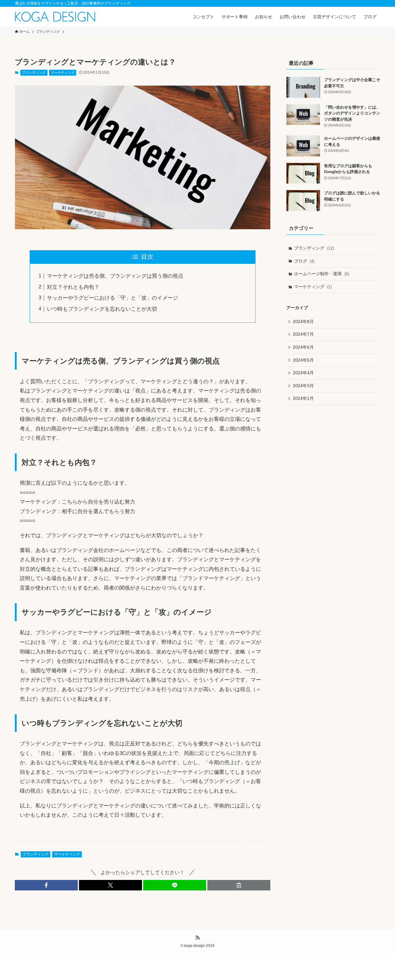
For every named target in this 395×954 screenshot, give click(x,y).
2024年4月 (303, 372)
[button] (46, 885)
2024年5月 (303, 360)
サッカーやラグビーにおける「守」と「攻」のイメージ (112, 298)
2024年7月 (303, 334)
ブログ (304, 261)
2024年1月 (303, 398)
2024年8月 (303, 321)
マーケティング (63, 72)
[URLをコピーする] (238, 885)
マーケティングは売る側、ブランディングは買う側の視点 (115, 276)
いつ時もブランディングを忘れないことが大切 (102, 309)
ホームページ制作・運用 (321, 273)
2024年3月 (303, 385)
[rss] (197, 937)
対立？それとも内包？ (73, 287)
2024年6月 (303, 347)
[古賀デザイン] (55, 17)
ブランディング (34, 72)
